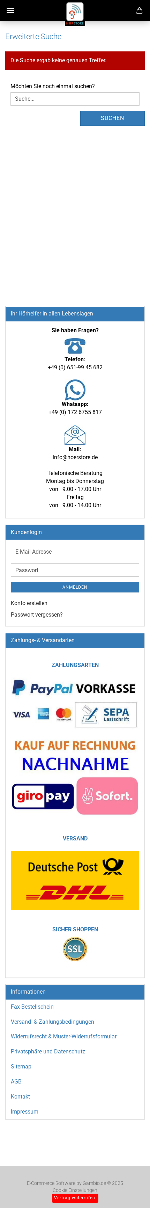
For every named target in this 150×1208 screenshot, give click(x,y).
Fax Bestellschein (32, 1006)
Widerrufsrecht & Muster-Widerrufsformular (64, 1036)
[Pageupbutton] (130, 1192)
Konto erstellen (29, 603)
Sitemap (21, 1066)
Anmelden (75, 587)
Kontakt (20, 1096)
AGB (16, 1081)
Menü (10, 10)
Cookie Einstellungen (75, 1190)
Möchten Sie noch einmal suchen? (52, 86)
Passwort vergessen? (37, 614)
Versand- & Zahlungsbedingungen (52, 1021)
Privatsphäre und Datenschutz (48, 1051)
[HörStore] (75, 14)
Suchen (112, 118)
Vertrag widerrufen (74, 1197)
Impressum (24, 1111)
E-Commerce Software (51, 1183)
